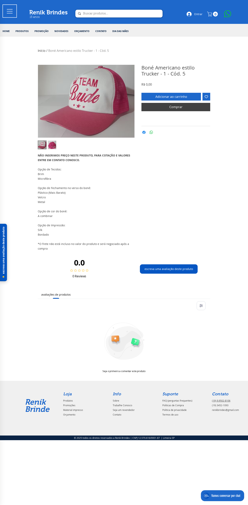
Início (42, 51)
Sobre (116, 400)
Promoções (69, 405)
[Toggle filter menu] (201, 305)
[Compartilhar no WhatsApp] (151, 132)
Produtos (68, 400)
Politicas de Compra (173, 405)
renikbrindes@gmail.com (225, 409)
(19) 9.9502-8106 (221, 400)
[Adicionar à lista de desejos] (206, 97)
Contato (117, 414)
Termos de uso (170, 414)
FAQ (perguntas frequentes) (177, 400)
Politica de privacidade (174, 409)
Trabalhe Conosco (122, 405)
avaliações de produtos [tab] (56, 294)
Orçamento (69, 414)
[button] (22, 31)
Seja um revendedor (124, 409)
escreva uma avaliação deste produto (169, 269)
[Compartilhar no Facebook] (144, 132)
